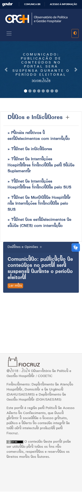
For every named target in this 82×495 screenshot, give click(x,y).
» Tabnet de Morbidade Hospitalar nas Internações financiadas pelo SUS (39, 203)
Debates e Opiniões (23, 247)
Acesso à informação (63, 4)
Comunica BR (32, 4)
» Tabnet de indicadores (30, 149)
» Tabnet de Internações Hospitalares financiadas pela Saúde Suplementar (41, 165)
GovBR (7, 4)
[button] (6, 69)
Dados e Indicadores (35, 117)
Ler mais (15, 285)
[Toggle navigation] (9, 33)
